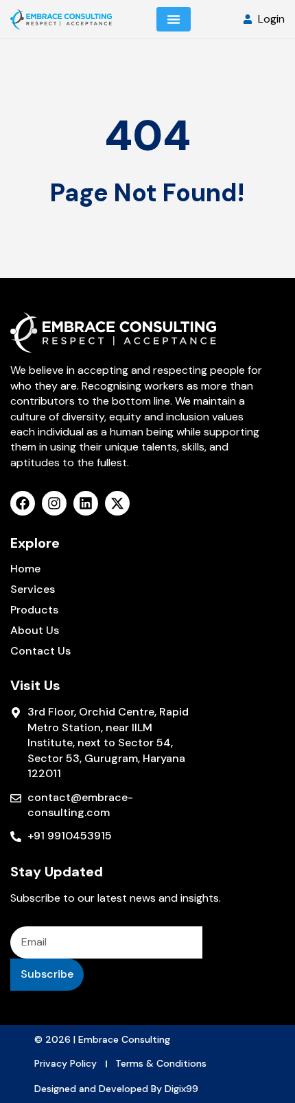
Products (34, 610)
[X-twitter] (117, 503)
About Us (34, 630)
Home (25, 569)
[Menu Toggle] (173, 19)
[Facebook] (22, 503)
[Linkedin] (85, 503)
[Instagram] (54, 503)
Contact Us (40, 651)
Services (32, 589)
